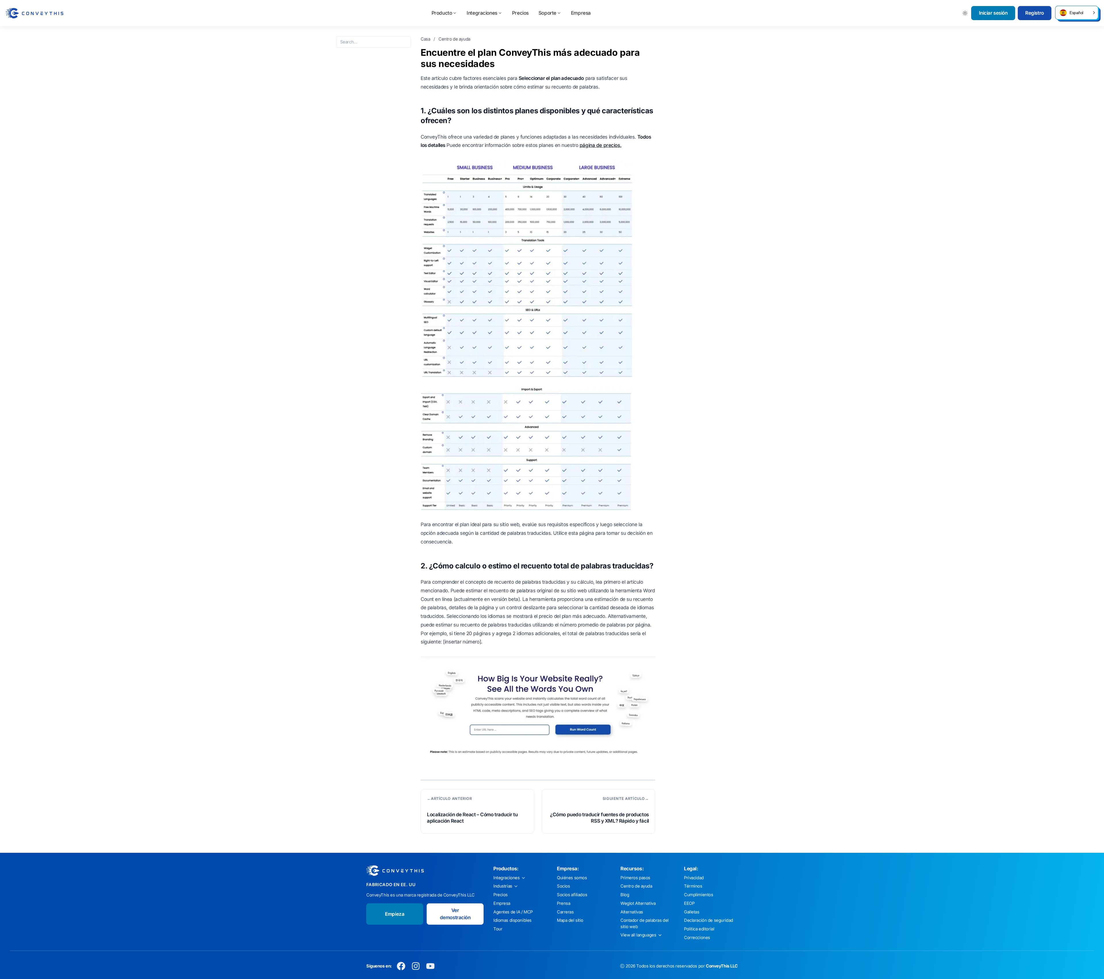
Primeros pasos (635, 877)
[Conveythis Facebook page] (401, 966)
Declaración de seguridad (708, 920)
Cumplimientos (698, 894)
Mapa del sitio (570, 920)
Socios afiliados (572, 894)
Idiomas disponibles (512, 920)
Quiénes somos (572, 877)
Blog (624, 894)
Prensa (563, 903)
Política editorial (699, 929)
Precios (520, 13)
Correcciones (697, 937)
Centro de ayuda (454, 39)
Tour (497, 929)
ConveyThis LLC (722, 966)
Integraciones (482, 13)
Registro (1034, 13)
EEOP (689, 903)
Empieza (394, 914)
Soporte (547, 13)
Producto (442, 13)
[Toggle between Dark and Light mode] (965, 13)
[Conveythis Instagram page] (415, 966)
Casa (426, 39)
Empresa (581, 13)
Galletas (691, 912)
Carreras (565, 912)
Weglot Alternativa (638, 903)
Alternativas (631, 912)
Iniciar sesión (993, 13)
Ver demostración (455, 914)
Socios (563, 886)
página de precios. (600, 145)
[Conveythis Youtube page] (430, 966)
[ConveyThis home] (34, 13)
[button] (1076, 13)
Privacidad (694, 877)
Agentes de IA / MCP (513, 912)
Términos (693, 886)
